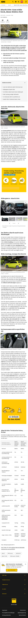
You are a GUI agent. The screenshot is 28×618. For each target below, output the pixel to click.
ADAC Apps (4, 575)
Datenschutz (23, 610)
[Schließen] (25, 564)
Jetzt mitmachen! (11, 570)
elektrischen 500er (8, 67)
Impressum (4, 610)
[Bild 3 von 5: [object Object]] (19, 219)
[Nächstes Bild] (18, 223)
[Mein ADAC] (16, 2)
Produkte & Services (6, 579)
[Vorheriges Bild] (9, 223)
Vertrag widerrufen (6, 615)
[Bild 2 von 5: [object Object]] (12, 219)
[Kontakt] (18, 2)
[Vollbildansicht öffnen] (25, 202)
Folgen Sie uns (5, 584)
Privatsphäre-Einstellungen (8, 612)
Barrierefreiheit (22, 615)
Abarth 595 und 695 (20, 74)
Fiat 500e (20, 279)
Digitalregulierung (22, 612)
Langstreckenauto (14, 306)
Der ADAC (4, 589)
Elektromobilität (5, 294)
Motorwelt (4, 593)
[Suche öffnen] (13, 1)
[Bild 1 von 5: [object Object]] (5, 219)
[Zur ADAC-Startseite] (3, 2)
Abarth (9, 5)
